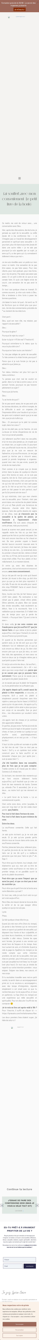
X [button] (37, 2)
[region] (19, 1321)
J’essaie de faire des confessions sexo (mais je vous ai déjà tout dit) (19, 1203)
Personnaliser (19, 1330)
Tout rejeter (19, 1335)
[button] (2, 1205)
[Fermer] (37, 1303)
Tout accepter (19, 1324)
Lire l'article (19, 1211)
